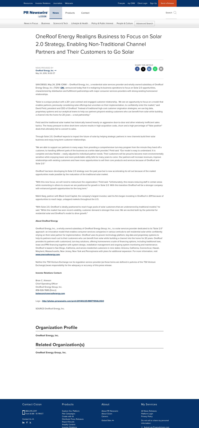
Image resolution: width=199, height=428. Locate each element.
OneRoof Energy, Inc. (47, 335)
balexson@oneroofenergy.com (50, 293)
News (56, 13)
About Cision (107, 413)
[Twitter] (30, 422)
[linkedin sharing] (149, 69)
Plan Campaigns (68, 413)
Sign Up (153, 3)
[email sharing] (161, 69)
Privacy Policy (147, 416)
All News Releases (149, 411)
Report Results (68, 421)
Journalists (57, 3)
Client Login (142, 3)
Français (121, 3)
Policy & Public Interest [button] (102, 23)
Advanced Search (144, 23)
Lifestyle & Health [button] (79, 23)
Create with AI (68, 416)
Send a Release (167, 3)
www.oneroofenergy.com (48, 254)
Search (169, 12)
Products (70, 13)
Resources (28, 3)
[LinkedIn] (23, 422)
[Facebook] (27, 422)
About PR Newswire (110, 411)
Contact (85, 13)
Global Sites (107, 420)
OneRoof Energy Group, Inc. (51, 352)
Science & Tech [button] (60, 23)
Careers (105, 416)
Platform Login (147, 413)
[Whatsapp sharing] (155, 69)
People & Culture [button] (125, 23)
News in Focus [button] (31, 23)
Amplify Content (68, 424)
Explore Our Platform (70, 411)
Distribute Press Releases (73, 419)
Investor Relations (42, 3)
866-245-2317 (31, 411)
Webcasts (69, 3)
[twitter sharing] (143, 69)
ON (62, 87)
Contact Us (27, 419)
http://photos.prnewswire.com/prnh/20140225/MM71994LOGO (73, 301)
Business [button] (45, 23)
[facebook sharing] (137, 69)
